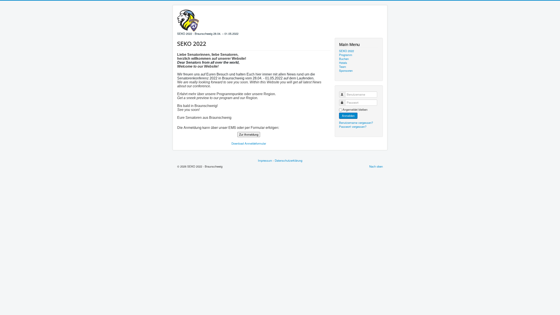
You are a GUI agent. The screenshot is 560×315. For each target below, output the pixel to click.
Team (342, 67)
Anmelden (348, 116)
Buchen (344, 59)
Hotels (343, 63)
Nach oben (376, 166)
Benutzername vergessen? (356, 123)
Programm (345, 55)
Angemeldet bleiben (355, 110)
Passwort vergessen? (352, 126)
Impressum (265, 160)
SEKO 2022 (346, 51)
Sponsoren (346, 71)
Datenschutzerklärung (288, 160)
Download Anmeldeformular (248, 143)
